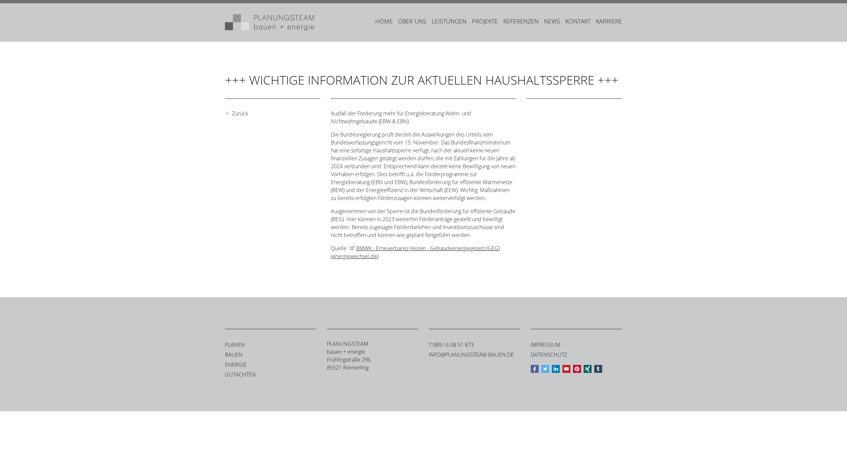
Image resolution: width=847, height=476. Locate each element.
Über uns (412, 21)
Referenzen (521, 21)
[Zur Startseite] (269, 22)
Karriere (609, 21)
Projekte (485, 21)
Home (384, 21)
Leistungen (449, 21)
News (552, 21)
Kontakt (578, 21)
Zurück (240, 113)
